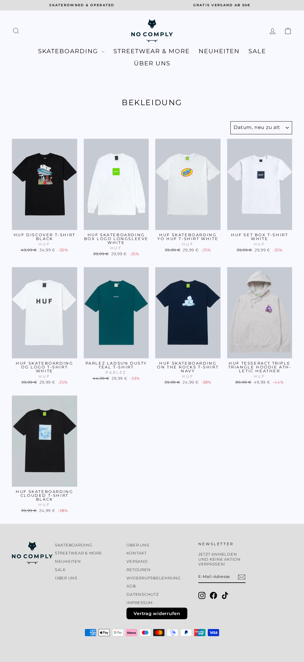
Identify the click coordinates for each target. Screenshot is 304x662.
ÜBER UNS (152, 63)
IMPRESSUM (139, 602)
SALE (257, 51)
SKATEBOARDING (69, 51)
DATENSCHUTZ (142, 594)
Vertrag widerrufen (157, 613)
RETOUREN (138, 570)
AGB (131, 586)
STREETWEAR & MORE (151, 51)
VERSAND (137, 561)
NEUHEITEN (219, 51)
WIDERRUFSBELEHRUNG (153, 578)
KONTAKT (136, 553)
